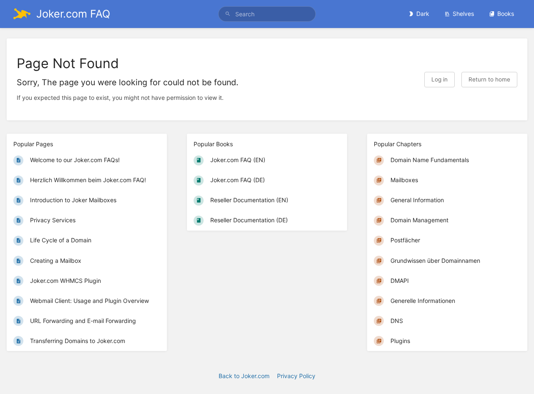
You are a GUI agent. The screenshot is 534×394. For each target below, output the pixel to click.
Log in (439, 79)
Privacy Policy (296, 375)
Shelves (463, 13)
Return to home (489, 79)
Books (505, 13)
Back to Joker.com (244, 375)
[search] (267, 14)
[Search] (228, 14)
